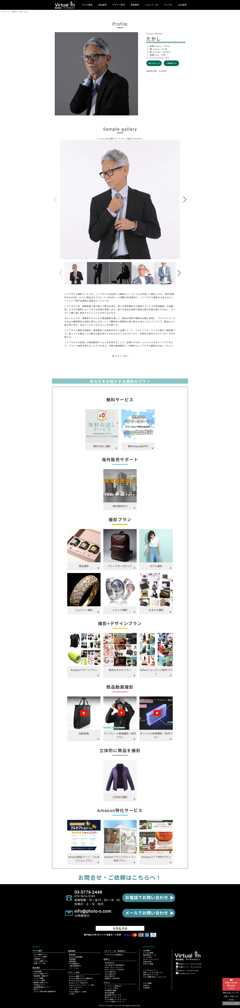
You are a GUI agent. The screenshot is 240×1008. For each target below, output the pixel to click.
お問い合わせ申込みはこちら (231, 985)
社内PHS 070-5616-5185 (188, 971)
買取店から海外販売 (112, 978)
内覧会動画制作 (75, 966)
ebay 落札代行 (110, 974)
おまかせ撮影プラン (41, 974)
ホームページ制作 (111, 988)
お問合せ (146, 986)
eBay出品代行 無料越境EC (115, 965)
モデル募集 (147, 983)
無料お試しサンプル (150, 975)
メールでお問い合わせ (146, 913)
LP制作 (72, 994)
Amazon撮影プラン (76, 976)
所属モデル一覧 (39, 963)
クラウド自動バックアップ (115, 1002)
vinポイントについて (151, 959)
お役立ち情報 (148, 964)
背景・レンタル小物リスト (153, 972)
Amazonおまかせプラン (78, 981)
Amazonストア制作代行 (78, 983)
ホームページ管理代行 (113, 986)
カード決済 (147, 957)
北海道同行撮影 (110, 990)
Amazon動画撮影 (76, 957)
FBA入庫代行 (110, 976)
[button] (185, 199)
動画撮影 (72, 955)
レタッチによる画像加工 (114, 955)
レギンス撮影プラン (41, 961)
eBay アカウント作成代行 (114, 970)
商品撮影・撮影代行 (41, 976)
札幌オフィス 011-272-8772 (189, 967)
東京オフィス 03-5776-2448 (189, 964)
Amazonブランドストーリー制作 (81, 985)
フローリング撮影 (40, 957)
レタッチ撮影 (39, 978)
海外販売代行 (110, 963)
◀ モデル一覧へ (120, 356)
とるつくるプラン (75, 987)
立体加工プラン (39, 985)
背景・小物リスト (231, 996)
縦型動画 (72, 961)
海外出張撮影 (110, 993)
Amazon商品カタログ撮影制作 (81, 978)
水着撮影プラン (39, 959)
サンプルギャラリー (150, 970)
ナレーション (74, 968)
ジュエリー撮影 (39, 980)
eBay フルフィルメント (114, 967)
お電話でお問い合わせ (146, 897)
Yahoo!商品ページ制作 (78, 992)
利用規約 (146, 988)
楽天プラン (38, 989)
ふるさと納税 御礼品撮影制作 (45, 991)
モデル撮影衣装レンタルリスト (155, 977)
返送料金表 (147, 962)
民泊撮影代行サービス (113, 995)
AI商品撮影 (38, 971)
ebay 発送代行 (110, 972)
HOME (231, 1000)
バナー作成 (73, 990)
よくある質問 (148, 953)
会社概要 (182, 5)
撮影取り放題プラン (41, 983)
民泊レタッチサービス (113, 997)
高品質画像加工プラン (42, 987)
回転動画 (72, 959)
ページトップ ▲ (231, 1004)
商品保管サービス (150, 955)
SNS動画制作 (74, 964)
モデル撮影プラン (40, 954)
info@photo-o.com (186, 973)
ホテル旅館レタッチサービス (115, 999)
